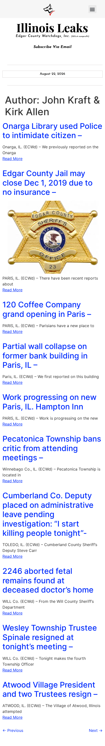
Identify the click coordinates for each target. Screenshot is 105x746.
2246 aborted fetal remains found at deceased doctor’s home (48, 580)
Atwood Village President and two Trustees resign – (49, 689)
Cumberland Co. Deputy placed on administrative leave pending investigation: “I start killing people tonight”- (48, 514)
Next (96, 730)
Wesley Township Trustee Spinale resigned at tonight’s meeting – (49, 637)
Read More (12, 158)
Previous (12, 730)
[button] (92, 9)
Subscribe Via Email (52, 47)
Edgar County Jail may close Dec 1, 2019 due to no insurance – (47, 183)
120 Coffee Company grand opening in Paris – (46, 309)
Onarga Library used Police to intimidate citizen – (52, 130)
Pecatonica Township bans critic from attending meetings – (51, 448)
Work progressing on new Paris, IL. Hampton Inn (49, 401)
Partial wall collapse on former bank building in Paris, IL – (45, 355)
